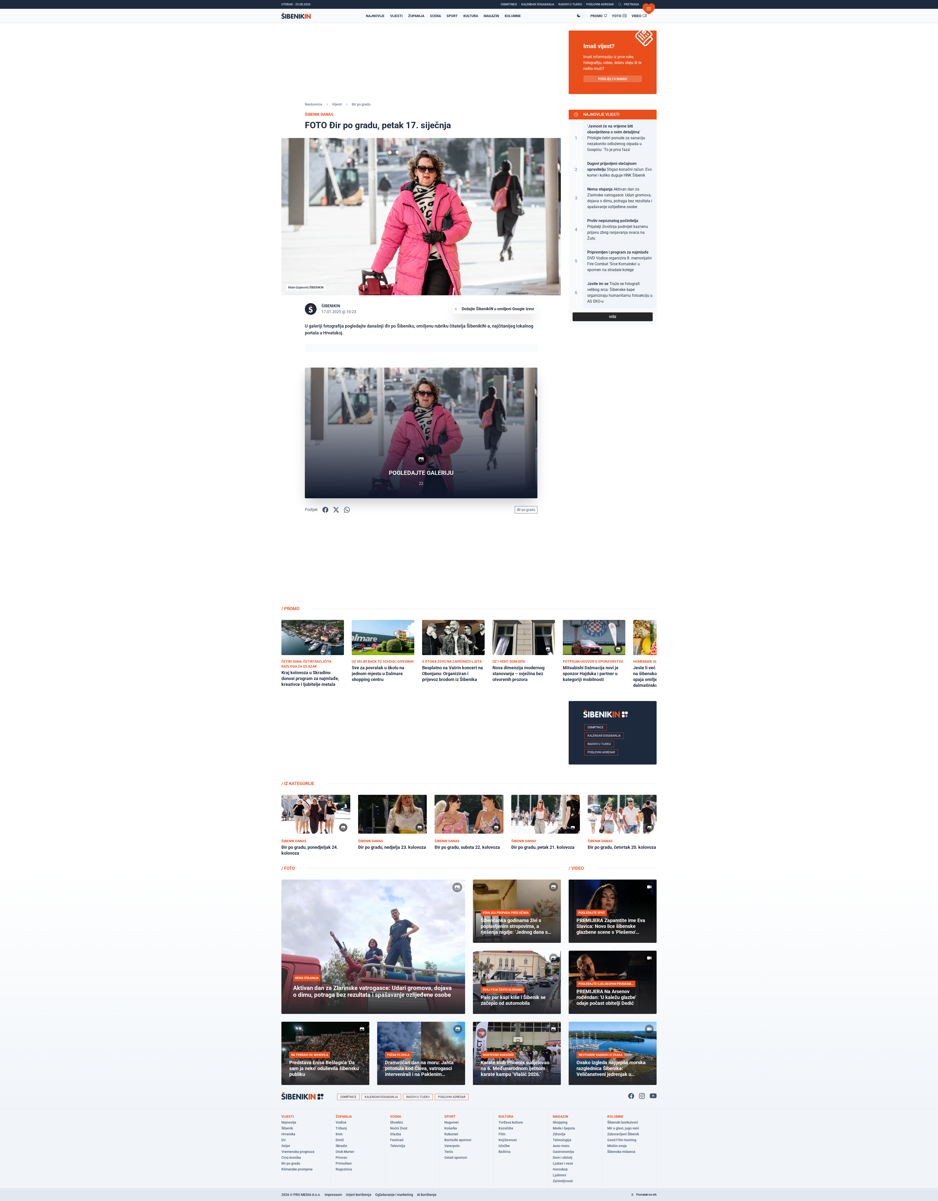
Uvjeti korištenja (358, 1195)
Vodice (341, 1122)
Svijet (285, 1146)
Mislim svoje (617, 1146)
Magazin (491, 16)
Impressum (333, 1195)
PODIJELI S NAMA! (612, 79)
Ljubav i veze (563, 1163)
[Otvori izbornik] (649, 9)
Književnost (508, 1140)
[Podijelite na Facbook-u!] (325, 510)
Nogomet (451, 1122)
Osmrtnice (595, 727)
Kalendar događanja (604, 735)
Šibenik (287, 1128)
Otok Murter (345, 1152)
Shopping (560, 1122)
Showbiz (396, 1122)
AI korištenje (427, 1195)
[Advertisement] (613, 563)
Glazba (395, 1134)
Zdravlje (559, 1134)
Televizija (397, 1146)
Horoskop (560, 1169)
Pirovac (341, 1157)
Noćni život (398, 1128)
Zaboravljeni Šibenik (623, 1134)
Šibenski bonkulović (622, 1122)
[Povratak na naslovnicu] (296, 16)
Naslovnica (313, 104)
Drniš (340, 1140)
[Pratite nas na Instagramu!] (642, 1096)
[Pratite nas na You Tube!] (653, 1096)
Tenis (448, 1152)
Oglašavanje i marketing (394, 1195)
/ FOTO (288, 868)
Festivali (397, 1140)
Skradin (341, 1146)
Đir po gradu (361, 104)
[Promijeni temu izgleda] (581, 15)
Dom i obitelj (562, 1157)
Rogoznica (344, 1169)
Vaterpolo (452, 1146)
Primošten (344, 1163)
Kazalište (506, 1128)
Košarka (450, 1128)
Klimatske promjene (297, 1169)
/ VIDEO (576, 868)
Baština (505, 1152)
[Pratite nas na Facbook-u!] (631, 1096)
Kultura (470, 16)
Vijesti (396, 16)
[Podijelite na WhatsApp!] (347, 510)
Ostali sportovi (455, 1157)
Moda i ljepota (564, 1128)
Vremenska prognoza (297, 1152)
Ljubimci (559, 1175)
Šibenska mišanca (621, 1152)
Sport (452, 16)
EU (283, 1140)
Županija (416, 16)
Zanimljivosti (563, 1181)
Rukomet (451, 1134)
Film (502, 1134)
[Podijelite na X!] (336, 510)
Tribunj (341, 1128)
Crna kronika (291, 1157)
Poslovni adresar (601, 752)
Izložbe (504, 1146)
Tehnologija (562, 1140)
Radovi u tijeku (599, 744)
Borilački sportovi (457, 1140)
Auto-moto (561, 1146)
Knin (339, 1134)
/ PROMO (290, 608)
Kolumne (513, 16)
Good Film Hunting (621, 1140)
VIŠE (612, 317)
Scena (435, 16)
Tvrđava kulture (511, 1122)
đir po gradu (526, 510)
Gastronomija (563, 1152)
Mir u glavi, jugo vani (623, 1128)
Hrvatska (288, 1134)
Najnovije (375, 16)
